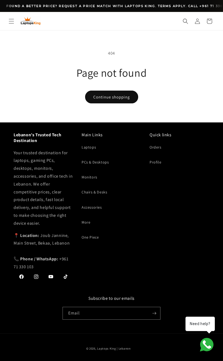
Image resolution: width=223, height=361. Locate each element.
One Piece (90, 237)
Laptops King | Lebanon (114, 348)
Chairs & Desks (94, 192)
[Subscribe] (154, 313)
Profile (155, 162)
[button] (11, 21)
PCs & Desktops (95, 162)
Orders (156, 147)
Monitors (89, 177)
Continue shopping (111, 97)
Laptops (89, 147)
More (86, 222)
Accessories (92, 207)
